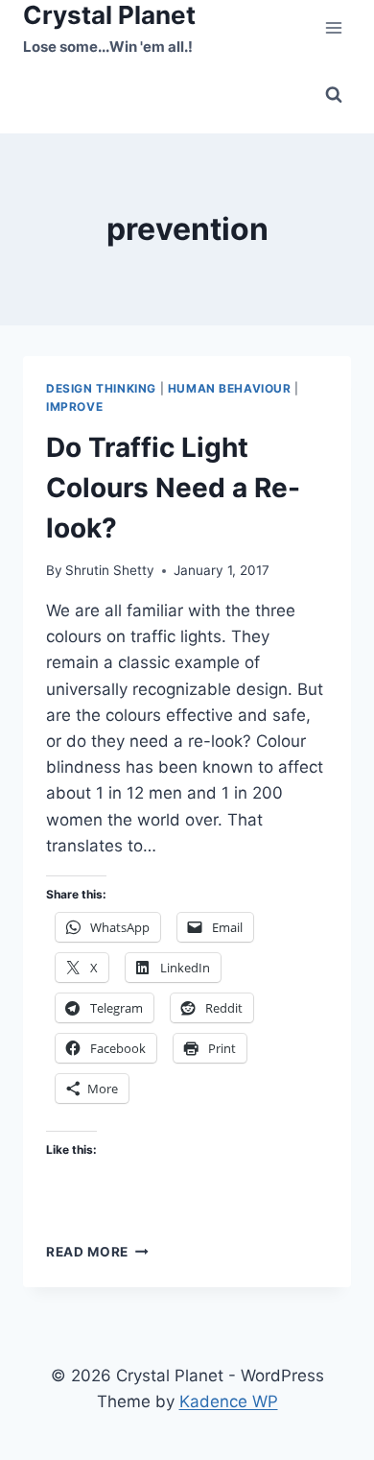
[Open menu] (333, 28)
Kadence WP (228, 1401)
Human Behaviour (230, 388)
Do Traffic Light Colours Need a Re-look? (173, 487)
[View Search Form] (333, 95)
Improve (74, 406)
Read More (97, 1251)
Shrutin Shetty (109, 570)
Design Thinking (101, 388)
